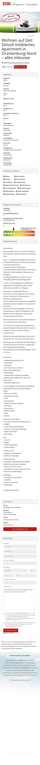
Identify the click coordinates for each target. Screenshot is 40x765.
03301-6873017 (8, 525)
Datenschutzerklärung (11, 626)
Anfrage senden (11, 630)
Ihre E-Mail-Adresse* (8, 560)
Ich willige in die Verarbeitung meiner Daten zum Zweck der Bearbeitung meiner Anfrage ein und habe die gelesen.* (20, 624)
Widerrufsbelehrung (20, 613)
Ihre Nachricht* (7, 586)
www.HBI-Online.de (20, 724)
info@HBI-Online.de (20, 726)
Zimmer (5, 86)
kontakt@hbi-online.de (11, 520)
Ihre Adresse (6, 567)
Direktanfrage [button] (21, 67)
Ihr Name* (6, 543)
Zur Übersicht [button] (8, 67)
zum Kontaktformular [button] (20, 529)
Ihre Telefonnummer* (9, 579)
